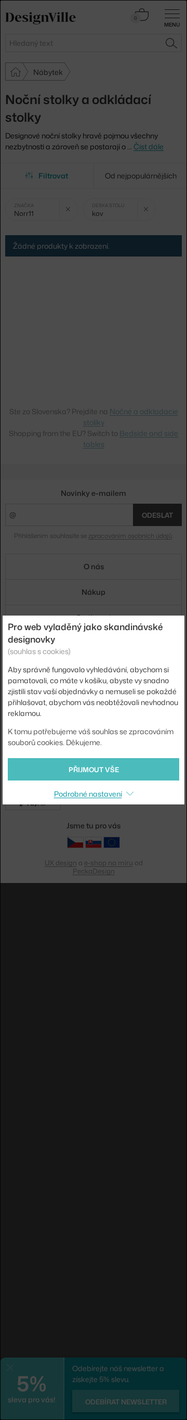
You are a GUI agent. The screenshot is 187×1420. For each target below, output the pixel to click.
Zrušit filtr (68, 209)
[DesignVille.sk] (93, 842)
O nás (94, 566)
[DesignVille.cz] (75, 842)
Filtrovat (53, 176)
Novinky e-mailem (93, 493)
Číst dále (148, 146)
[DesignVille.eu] (111, 842)
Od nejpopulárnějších (141, 176)
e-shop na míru (108, 862)
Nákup (93, 592)
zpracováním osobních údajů (130, 535)
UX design (61, 862)
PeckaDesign (94, 871)
